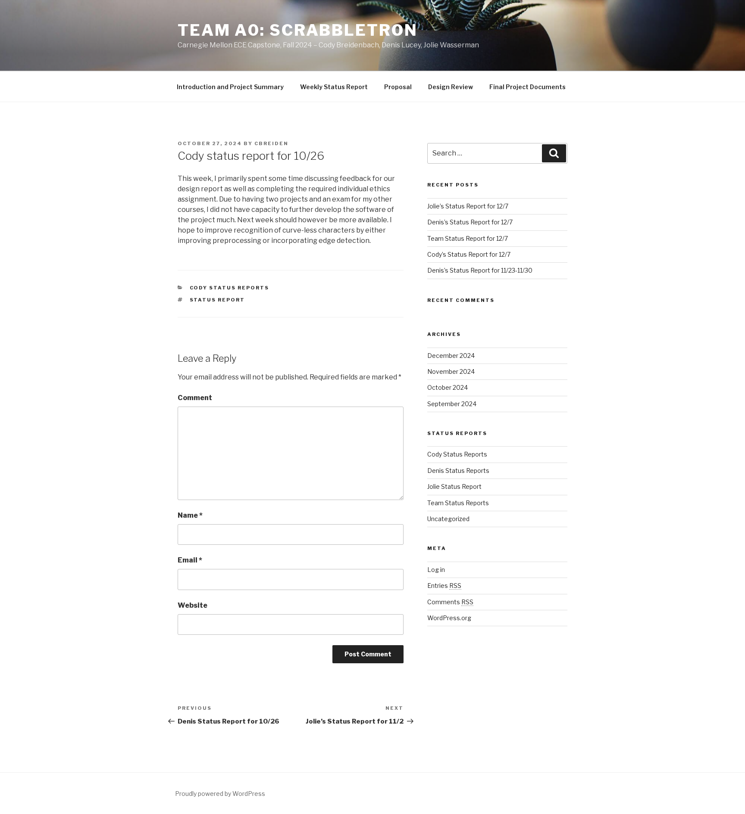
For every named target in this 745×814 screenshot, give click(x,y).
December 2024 (451, 355)
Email (190, 560)
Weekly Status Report (334, 86)
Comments (450, 602)
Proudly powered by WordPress (220, 793)
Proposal (398, 86)
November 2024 (451, 371)
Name (190, 515)
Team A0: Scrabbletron (297, 30)
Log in (436, 569)
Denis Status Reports (458, 470)
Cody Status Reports (229, 288)
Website (192, 605)
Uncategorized (448, 518)
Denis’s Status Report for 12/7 (470, 222)
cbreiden (271, 143)
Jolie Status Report (454, 486)
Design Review (450, 86)
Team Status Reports (458, 502)
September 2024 (451, 403)
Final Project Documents (527, 86)
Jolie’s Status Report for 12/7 (467, 206)
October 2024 (447, 387)
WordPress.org (449, 617)
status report (217, 300)
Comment (195, 398)
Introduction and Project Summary (230, 86)
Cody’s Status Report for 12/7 (468, 254)
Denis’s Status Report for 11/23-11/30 (479, 270)
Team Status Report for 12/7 (467, 238)
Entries (444, 585)
